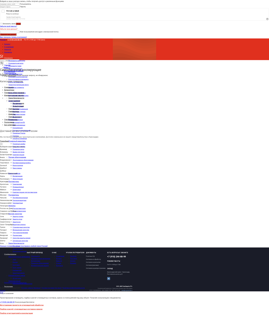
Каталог (59, 258)
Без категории (9, 125)
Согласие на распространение (95, 268)
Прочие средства (15, 117)
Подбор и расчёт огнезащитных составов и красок (21, 309)
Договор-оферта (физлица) (31, 288)
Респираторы (13, 111)
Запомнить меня (9, 24)
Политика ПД (90, 256)
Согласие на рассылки (93, 262)
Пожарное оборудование (14, 93)
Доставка (73, 258)
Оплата (72, 261)
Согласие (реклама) (92, 265)
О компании (60, 256)
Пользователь (25, 4)
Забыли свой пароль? (8, 26)
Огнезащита (9, 87)
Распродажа (9, 122)
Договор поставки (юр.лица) (51, 288)
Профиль (73, 256)
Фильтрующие (18, 106)
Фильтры (12, 114)
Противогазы (13, 109)
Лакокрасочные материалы (40, 258)
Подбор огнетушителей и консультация (16, 313)
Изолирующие (18, 103)
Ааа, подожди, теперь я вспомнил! (13, 37)
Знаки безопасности (16, 98)
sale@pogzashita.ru (126, 290)
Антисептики (9, 90)
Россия (3, 40)
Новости (59, 261)
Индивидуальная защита (14, 95)
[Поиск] (2, 63)
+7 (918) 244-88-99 (14, 40)
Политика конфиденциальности (15, 282)
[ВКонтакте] (108, 278)
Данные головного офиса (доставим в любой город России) (24, 246)
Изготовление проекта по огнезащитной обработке (22, 305)
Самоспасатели (14, 101)
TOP (1, 293)
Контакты (59, 265)
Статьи (58, 263)
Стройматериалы (11, 120)
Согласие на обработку (93, 259)
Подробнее (4, 141)
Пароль (23, 7)
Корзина (73, 263)
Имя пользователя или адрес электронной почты (39, 32)
